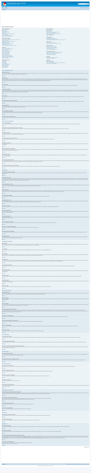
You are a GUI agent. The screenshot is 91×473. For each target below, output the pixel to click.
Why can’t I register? (4, 31)
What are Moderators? (49, 30)
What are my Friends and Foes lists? (51, 42)
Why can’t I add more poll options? (6, 51)
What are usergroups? (49, 31)
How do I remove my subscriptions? (51, 54)
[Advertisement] (45, 17)
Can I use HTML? (4, 61)
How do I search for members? (50, 48)
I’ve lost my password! (5, 34)
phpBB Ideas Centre (40, 431)
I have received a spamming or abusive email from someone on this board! (55, 39)
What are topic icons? (5, 67)
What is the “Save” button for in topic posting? (8, 56)
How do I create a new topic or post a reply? (7, 48)
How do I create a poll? (5, 50)
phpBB (3, 144)
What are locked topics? (5, 66)
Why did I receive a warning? (5, 54)
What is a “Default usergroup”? (50, 34)
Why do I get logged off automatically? (7, 35)
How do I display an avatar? (5, 43)
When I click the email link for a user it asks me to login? (9, 45)
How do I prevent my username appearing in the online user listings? (10, 39)
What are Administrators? (49, 29)
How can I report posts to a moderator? (7, 55)
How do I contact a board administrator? (51, 63)
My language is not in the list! (5, 42)
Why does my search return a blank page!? (51, 47)
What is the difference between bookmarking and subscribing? (54, 52)
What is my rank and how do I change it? (7, 44)
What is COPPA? (4, 30)
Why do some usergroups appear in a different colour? (53, 33)
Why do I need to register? (5, 29)
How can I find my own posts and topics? (51, 49)
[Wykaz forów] (4, 4)
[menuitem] (6, 7)
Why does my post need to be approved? (7, 57)
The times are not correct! (5, 40)
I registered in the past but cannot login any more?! (8, 33)
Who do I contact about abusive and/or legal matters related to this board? (55, 62)
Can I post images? (4, 63)
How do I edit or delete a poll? (5, 52)
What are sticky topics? (5, 65)
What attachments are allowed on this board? (52, 57)
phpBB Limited (26, 426)
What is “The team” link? (49, 35)
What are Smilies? (4, 62)
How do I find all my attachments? (50, 58)
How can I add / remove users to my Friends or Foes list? (53, 43)
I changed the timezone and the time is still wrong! (8, 41)
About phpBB (63, 426)
